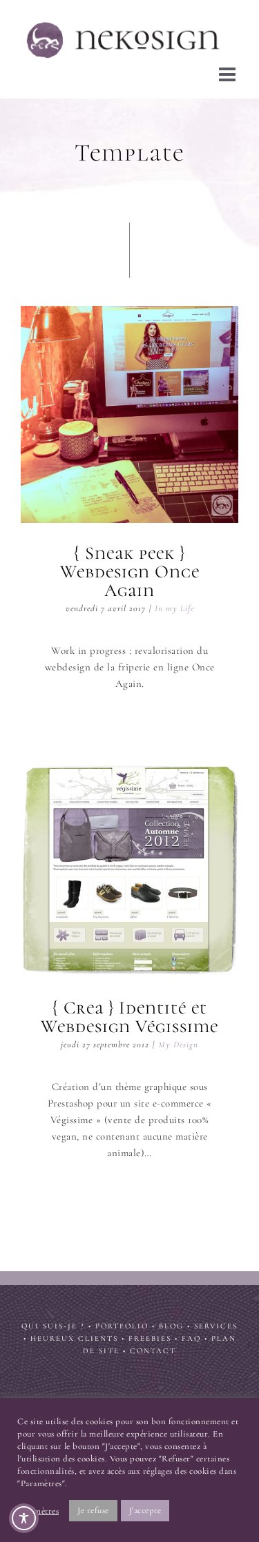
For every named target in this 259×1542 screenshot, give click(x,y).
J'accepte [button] (145, 1510)
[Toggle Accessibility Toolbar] (23, 1518)
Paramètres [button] (38, 1511)
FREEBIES (149, 1334)
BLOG (171, 1321)
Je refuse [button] (93, 1510)
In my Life (174, 604)
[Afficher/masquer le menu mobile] (229, 70)
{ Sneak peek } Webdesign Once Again (130, 410)
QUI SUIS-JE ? (53, 1321)
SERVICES (216, 1321)
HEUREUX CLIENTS (74, 1334)
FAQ (191, 1334)
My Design (178, 1040)
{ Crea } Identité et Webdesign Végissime (130, 864)
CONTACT (153, 1346)
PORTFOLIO (121, 1321)
